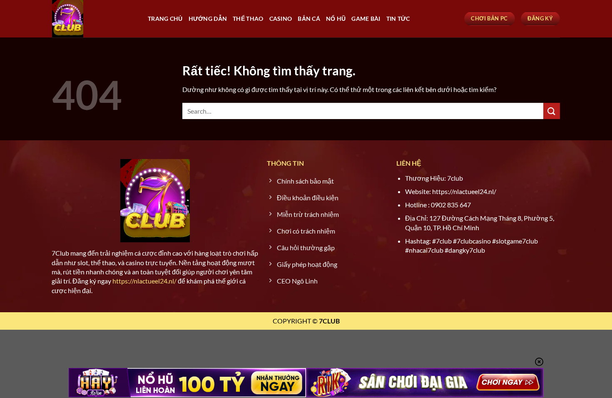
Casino (280, 18)
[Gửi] (551, 111)
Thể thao (248, 18)
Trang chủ (165, 18)
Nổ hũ (336, 18)
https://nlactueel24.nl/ (144, 281)
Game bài (365, 18)
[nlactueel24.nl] (93, 18)
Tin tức (398, 18)
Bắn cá (309, 18)
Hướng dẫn (208, 18)
